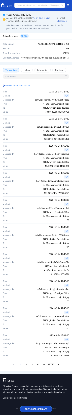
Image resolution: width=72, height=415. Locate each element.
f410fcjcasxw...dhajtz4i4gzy (56, 104)
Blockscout (62, 21)
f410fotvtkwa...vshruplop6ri (56, 270)
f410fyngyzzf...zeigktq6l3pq (56, 108)
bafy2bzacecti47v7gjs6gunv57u (53, 262)
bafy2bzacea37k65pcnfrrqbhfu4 (53, 208)
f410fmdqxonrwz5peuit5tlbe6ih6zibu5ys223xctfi (43, 57)
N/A (66, 95)
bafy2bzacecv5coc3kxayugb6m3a (51, 154)
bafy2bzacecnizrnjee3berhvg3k (53, 127)
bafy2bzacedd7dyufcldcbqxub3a (52, 181)
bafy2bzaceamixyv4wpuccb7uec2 (52, 99)
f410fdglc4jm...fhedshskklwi (56, 135)
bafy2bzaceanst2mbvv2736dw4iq (52, 235)
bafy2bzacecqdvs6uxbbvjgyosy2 (52, 343)
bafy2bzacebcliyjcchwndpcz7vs (53, 289)
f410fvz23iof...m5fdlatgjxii (57, 266)
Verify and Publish (41, 18)
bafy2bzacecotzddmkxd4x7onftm (52, 316)
